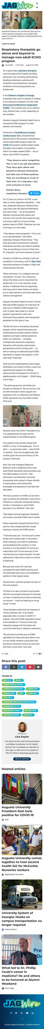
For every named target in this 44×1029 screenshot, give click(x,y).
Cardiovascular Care (12, 136)
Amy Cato (7, 680)
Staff (7, 820)
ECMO (21, 693)
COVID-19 (7, 145)
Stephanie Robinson (11, 715)
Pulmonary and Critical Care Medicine (19, 702)
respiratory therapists (27, 71)
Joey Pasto (8, 697)
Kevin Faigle (9, 988)
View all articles (22, 759)
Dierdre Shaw (9, 693)
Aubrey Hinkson (11, 929)
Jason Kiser (32, 693)
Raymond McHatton (11, 706)
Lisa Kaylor (9, 65)
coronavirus (33, 689)
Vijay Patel (36, 261)
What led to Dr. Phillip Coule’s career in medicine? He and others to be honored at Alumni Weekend (21, 976)
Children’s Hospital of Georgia (21, 95)
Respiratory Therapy (12, 710)
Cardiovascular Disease (13, 689)
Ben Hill (19, 680)
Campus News (8, 44)
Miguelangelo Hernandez (14, 874)
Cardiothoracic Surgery (25, 132)
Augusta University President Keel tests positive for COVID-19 (18, 811)
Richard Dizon (30, 710)
